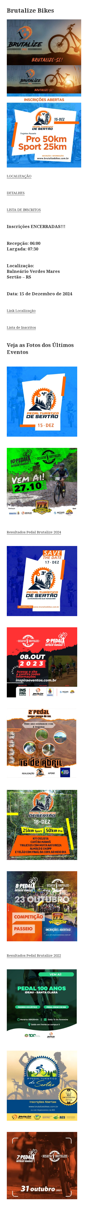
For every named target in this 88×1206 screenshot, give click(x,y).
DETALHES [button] (16, 192)
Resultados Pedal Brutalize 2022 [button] (34, 955)
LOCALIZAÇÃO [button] (19, 176)
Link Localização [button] (21, 310)
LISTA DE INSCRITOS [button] (24, 209)
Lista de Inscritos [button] (21, 327)
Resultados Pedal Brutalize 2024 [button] (34, 532)
